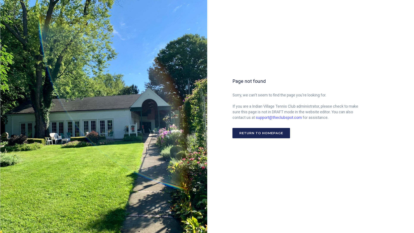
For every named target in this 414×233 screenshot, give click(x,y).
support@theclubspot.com (279, 117)
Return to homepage (261, 133)
